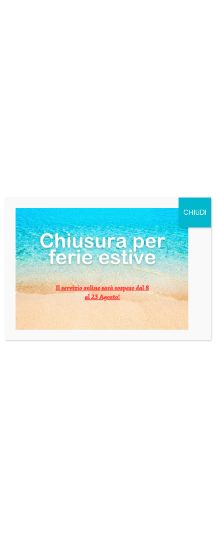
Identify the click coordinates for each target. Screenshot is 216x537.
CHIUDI (194, 212)
